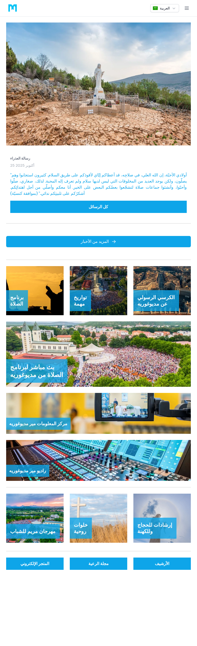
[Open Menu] (187, 8)
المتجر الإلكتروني (35, 563)
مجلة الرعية (98, 563)
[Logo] (12, 8)
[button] (164, 8)
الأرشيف (162, 563)
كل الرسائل (98, 206)
